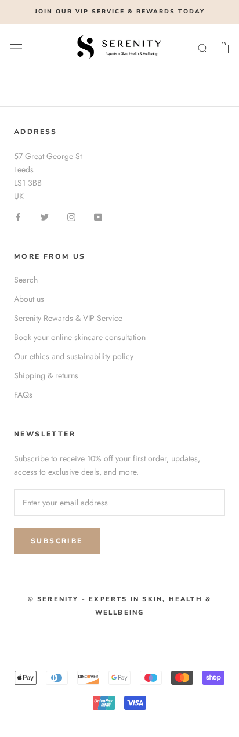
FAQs (23, 394)
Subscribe (57, 540)
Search (26, 280)
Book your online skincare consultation (80, 337)
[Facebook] (18, 216)
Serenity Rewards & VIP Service (68, 318)
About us (29, 299)
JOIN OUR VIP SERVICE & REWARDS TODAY (120, 12)
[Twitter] (45, 216)
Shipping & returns (46, 375)
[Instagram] (71, 216)
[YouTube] (98, 216)
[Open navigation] (16, 47)
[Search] (203, 47)
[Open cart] (224, 47)
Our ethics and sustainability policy (73, 356)
